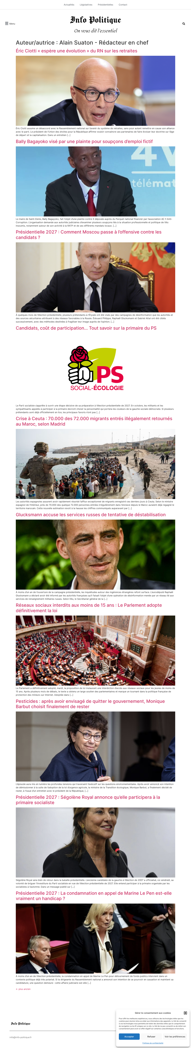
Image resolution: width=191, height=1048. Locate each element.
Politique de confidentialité (152, 1043)
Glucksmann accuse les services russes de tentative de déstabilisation (91, 514)
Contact (123, 4)
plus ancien (23, 989)
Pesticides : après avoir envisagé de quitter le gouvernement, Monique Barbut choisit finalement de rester (90, 703)
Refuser (151, 1036)
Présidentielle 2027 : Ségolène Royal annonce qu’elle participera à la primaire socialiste (88, 799)
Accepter (129, 1036)
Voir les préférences (175, 1036)
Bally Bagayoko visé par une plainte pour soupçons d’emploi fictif (84, 141)
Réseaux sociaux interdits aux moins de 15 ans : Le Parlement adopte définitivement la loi (89, 607)
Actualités (69, 4)
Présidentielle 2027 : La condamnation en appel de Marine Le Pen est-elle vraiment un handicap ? (94, 895)
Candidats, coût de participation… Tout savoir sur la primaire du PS (86, 328)
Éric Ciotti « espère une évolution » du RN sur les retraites (76, 51)
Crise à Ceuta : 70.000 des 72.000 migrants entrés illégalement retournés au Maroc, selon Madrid (94, 421)
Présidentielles (105, 4)
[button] (185, 1013)
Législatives (86, 4)
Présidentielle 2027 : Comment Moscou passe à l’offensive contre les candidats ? (88, 234)
